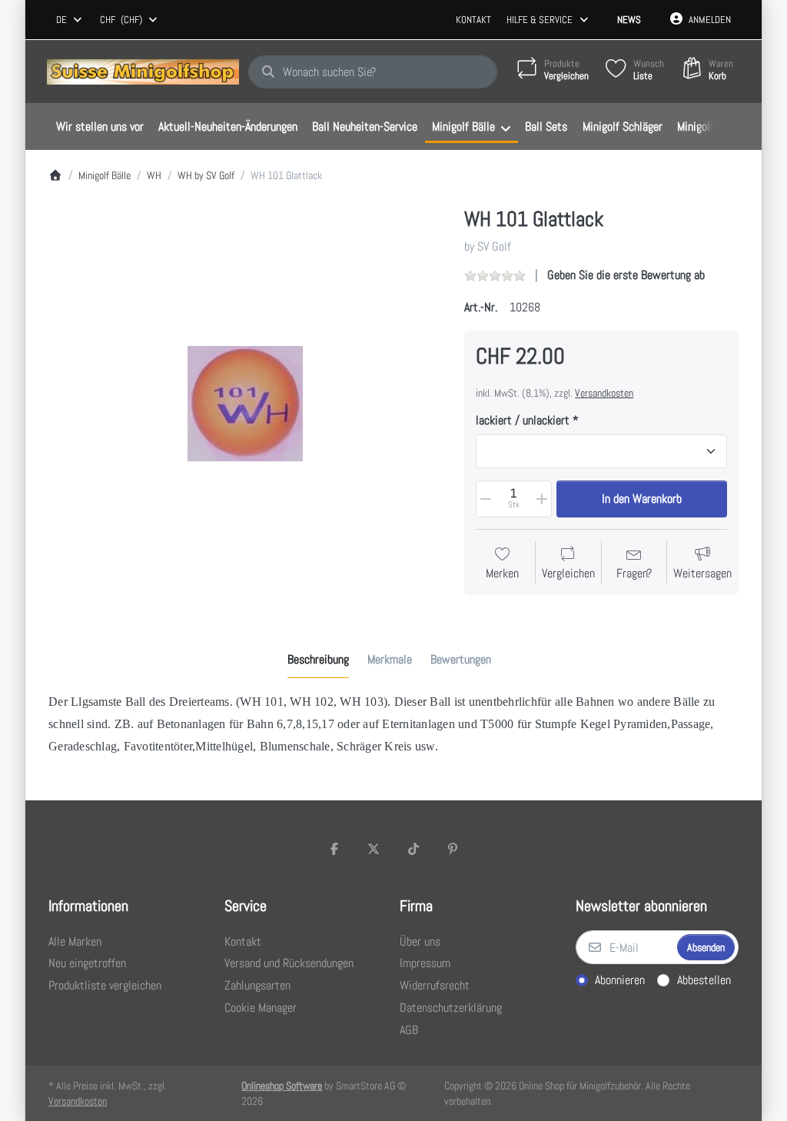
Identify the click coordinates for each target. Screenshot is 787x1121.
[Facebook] (334, 849)
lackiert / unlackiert (522, 420)
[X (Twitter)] (373, 849)
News (629, 19)
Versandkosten (604, 393)
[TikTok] (413, 849)
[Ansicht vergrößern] (245, 403)
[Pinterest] (453, 849)
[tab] (318, 659)
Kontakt (473, 19)
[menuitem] (99, 127)
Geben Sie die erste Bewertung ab (626, 275)
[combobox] (69, 20)
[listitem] (245, 403)
